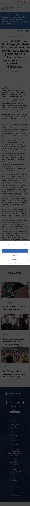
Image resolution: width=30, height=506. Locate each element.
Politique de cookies (9, 262)
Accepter (15, 250)
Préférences (15, 259)
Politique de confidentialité (19, 262)
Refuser (15, 255)
